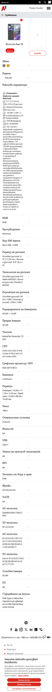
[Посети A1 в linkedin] (31, 629)
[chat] (44, 637)
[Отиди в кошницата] (39, 2)
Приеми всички (24, 680)
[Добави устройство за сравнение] (37, 34)
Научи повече (23, 675)
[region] (26, 673)
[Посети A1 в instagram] (21, 629)
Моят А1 (5, 2)
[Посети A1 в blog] (35, 629)
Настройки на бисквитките (24, 689)
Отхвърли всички (24, 684)
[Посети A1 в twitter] (26, 629)
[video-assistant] (48, 637)
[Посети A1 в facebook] (11, 629)
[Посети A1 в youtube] (16, 629)
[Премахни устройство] (21, 20)
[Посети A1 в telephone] (40, 629)
